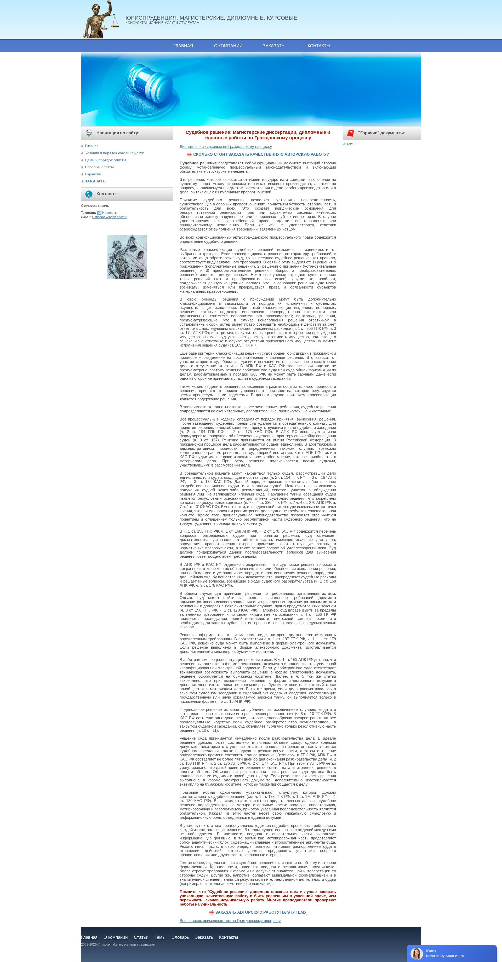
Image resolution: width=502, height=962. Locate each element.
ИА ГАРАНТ (350, 143)
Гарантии (93, 174)
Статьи (141, 937)
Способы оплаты (99, 167)
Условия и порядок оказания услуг (114, 153)
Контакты (319, 46)
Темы (160, 937)
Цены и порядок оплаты (105, 160)
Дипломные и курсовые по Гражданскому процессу (226, 147)
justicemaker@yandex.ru (109, 217)
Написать (109, 213)
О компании (228, 46)
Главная (183, 46)
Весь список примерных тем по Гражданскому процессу (230, 921)
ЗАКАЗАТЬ (95, 181)
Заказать (273, 46)
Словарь (180, 937)
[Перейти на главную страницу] (103, 19)
